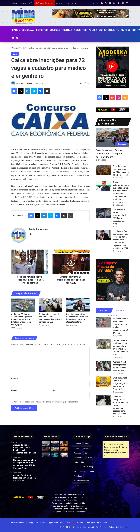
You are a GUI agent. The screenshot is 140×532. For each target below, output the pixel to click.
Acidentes (80, 30)
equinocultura (79, 457)
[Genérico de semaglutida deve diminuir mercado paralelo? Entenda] (64, 455)
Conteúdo (77, 453)
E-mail (14, 390)
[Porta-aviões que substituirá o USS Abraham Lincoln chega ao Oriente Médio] (46, 455)
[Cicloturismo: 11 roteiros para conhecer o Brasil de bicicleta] (55, 449)
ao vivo (88, 444)
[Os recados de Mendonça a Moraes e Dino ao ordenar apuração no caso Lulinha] (46, 443)
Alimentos (77, 444)
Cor (86, 453)
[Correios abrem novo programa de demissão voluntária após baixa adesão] (64, 443)
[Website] (30, 234)
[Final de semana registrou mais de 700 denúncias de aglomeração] (103, 170)
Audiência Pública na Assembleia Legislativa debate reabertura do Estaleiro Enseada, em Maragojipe (21, 319)
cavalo (76, 448)
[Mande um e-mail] (31, 83)
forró (89, 462)
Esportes (42, 30)
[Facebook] (14, 91)
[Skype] (34, 91)
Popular (104, 310)
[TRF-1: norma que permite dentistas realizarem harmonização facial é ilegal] (55, 455)
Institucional (88, 527)
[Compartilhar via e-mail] (47, 91)
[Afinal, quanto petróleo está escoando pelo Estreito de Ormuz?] (64, 449)
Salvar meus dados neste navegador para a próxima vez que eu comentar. (46, 402)
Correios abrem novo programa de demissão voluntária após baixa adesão (87, 3)
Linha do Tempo (88, 467)
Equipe (90, 457)
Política (67, 30)
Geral (21, 48)
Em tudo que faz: (91, 523)
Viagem (76, 485)
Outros (125, 30)
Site (54, 390)
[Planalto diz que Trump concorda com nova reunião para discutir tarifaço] (55, 443)
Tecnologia (78, 476)
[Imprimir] (70, 215)
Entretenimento (109, 30)
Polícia (92, 30)
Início (15, 48)
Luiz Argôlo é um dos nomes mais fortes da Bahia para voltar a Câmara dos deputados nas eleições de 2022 (120, 239)
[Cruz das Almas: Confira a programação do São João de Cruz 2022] (103, 381)
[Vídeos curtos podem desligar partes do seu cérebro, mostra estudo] (46, 449)
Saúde (16, 30)
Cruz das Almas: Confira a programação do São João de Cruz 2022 (120, 383)
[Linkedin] (27, 91)
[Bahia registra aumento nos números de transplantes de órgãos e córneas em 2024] (50, 305)
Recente (120, 310)
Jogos (76, 467)
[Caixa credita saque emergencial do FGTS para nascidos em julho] (103, 213)
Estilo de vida (79, 462)
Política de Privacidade (118, 527)
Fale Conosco (101, 527)
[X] (21, 91)
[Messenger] (40, 91)
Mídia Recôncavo (23, 83)
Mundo (82, 471)
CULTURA (54, 30)
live (75, 471)
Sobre (91, 471)
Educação (28, 30)
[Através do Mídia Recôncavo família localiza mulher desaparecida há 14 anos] (103, 322)
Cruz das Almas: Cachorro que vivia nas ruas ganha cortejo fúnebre (110, 153)
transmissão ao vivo (81, 481)
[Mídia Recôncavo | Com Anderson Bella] (23, 15)
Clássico (86, 448)
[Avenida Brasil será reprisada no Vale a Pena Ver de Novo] (103, 366)
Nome (14, 379)
